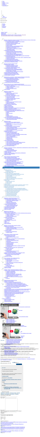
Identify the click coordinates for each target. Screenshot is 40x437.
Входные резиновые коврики (11, 44)
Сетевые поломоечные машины (11, 127)
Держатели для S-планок (10, 97)
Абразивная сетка (9, 137)
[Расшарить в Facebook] (7, 392)
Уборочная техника (7, 121)
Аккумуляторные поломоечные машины (13, 126)
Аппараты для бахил (7, 230)
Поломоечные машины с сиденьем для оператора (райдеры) (16, 128)
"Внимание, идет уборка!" (7, 359)
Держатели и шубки (7, 92)
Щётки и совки (7, 180)
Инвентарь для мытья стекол (9, 91)
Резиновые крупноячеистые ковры (12, 65)
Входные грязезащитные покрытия (12, 78)
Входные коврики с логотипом (9, 75)
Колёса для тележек (7, 154)
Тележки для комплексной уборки (12, 192)
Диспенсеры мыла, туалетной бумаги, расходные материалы (14, 238)
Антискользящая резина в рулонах (12, 59)
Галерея (3, 3)
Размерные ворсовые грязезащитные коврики (14, 51)
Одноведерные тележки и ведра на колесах (13, 199)
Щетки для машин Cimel (10, 320)
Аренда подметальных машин (11, 144)
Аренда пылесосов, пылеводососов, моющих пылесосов (15, 142)
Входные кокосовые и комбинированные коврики (14, 71)
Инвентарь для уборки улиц (9, 211)
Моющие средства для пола (9, 187)
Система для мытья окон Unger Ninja (10, 108)
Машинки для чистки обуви (9, 226)
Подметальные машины (8, 130)
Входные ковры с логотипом (11, 70)
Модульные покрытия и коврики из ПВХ (13, 43)
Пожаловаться (4, 5)
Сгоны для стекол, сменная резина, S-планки (11, 95)
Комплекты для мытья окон (11, 94)
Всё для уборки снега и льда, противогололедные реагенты (14, 84)
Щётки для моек (7, 347)
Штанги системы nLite (10, 102)
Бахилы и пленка (9, 232)
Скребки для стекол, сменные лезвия (10, 104)
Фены (7, 237)
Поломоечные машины (8, 125)
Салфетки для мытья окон (8, 106)
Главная (2, 32)
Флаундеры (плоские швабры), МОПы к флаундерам (15, 174)
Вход (4, 16)
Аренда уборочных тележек (9, 166)
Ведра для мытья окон (8, 105)
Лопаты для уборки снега (10, 85)
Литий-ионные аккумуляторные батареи (13, 341)
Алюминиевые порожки (10, 49)
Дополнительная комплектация (11, 150)
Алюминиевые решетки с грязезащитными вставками (15, 41)
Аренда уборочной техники (9, 140)
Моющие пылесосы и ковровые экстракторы (13, 124)
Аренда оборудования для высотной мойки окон (12, 117)
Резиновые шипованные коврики (12, 66)
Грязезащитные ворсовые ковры (9, 50)
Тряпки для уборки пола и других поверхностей (14, 178)
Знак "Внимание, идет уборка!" (6, 431)
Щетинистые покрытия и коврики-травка (11, 73)
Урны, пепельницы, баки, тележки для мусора (12, 258)
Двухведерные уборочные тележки (12, 200)
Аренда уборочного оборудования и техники (11, 156)
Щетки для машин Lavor (10, 322)
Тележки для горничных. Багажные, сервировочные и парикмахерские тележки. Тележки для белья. (21, 147)
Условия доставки (5, 376)
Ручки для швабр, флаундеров (11, 176)
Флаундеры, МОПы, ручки (8, 172)
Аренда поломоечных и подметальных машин (12, 158)
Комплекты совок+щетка (10, 181)
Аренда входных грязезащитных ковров (11, 61)
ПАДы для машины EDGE (10, 136)
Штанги (7, 112)
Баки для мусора (9, 219)
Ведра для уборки (9, 201)
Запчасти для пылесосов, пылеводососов (11, 353)
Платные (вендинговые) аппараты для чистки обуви (15, 228)
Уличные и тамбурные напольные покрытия (11, 40)
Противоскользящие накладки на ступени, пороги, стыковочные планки (18, 57)
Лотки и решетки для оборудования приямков (14, 48)
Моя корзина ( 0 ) (6, 29)
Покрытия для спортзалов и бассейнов (10, 80)
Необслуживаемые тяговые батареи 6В (12, 342)
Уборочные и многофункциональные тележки (12, 190)
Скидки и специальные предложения (10, 350)
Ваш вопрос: (3, 410)
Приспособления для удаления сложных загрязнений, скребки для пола (16, 184)
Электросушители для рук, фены (9, 235)
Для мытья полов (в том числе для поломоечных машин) (15, 188)
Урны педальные (9, 259)
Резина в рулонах (9, 45)
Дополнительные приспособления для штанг (13, 101)
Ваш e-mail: (3, 397)
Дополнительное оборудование (11, 119)
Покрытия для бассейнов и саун (11, 81)
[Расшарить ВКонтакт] (3, 392)
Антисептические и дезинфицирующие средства (14, 282)
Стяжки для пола (7, 183)
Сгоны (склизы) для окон (10, 96)
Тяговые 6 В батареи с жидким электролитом (14, 340)
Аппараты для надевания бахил (11, 231)
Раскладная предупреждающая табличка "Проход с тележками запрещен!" (13, 35)
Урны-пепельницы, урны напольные (12, 260)
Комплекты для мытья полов (11, 171)
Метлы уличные (7, 89)
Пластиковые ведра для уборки (9, 179)
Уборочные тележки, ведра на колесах (12, 191)
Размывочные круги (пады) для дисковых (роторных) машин (16, 134)
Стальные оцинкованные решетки (12, 42)
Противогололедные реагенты (11, 88)
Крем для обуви (9, 229)
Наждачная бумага (9, 138)
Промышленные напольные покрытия (12, 79)
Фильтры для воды (9, 115)
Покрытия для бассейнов (10, 58)
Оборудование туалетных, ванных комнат (11, 234)
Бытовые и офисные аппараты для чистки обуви (14, 227)
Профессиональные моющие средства (10, 280)
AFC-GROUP (10, 377)
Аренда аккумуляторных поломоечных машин (14, 143)
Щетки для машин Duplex (10, 321)
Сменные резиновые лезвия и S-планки (13, 98)
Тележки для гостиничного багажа (10, 151)
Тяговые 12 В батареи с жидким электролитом (14, 339)
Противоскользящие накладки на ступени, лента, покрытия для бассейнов (16, 55)
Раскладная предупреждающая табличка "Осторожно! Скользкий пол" (12, 428)
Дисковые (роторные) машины (11, 132)
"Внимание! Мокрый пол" (21, 358)
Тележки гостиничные (8, 148)
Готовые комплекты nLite (10, 111)
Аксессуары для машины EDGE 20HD (12, 133)
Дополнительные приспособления (12, 116)
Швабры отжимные (7, 169)
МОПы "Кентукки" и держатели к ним (12, 173)
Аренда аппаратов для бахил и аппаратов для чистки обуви (14, 165)
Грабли (5, 221)
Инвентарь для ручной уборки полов (10, 383)
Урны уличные (6, 222)
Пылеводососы (8, 123)
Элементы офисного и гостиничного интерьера (12, 303)
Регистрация (4, 17)
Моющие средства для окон (9, 281)
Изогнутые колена (9, 113)
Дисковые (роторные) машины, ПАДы (10, 131)
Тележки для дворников (8, 217)
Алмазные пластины (9, 139)
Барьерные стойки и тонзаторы (9, 153)
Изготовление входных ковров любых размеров (14, 52)
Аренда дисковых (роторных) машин (12, 141)
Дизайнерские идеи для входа (11, 47)
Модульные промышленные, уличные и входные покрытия (14, 77)
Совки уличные (7, 220)
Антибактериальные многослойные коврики (13, 54)
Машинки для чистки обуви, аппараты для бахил (12, 225)
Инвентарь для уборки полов (3, 33)
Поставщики (4, 4)
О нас (3, 1)
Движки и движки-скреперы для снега (12, 86)
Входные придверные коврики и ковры (10, 63)
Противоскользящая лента (10, 56)
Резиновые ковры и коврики (9, 64)
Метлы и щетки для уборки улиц (9, 212)
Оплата (3, 25)
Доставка (3, 24)
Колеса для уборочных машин (9, 145)
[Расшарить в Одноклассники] (13, 392)
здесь (29, 357)
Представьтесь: (3, 396)
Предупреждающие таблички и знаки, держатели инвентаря (11, 34)
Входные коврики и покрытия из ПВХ (10, 72)
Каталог (3, 23)
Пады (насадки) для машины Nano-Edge (13, 135)
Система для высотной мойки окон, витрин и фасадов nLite (14, 110)
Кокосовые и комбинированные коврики (13, 67)
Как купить (4, 26)
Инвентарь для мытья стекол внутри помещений (12, 109)
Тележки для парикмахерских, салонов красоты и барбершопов (15, 152)
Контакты (4, 27)
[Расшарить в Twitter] (18, 392)
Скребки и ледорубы (9, 87)
